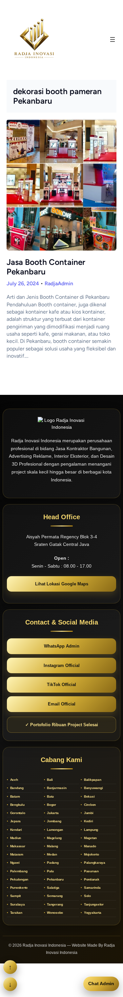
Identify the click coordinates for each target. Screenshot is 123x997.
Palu (50, 871)
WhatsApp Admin (61, 646)
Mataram (16, 854)
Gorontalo (17, 813)
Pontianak (91, 879)
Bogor (51, 804)
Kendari (15, 829)
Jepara (15, 821)
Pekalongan (18, 879)
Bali (49, 779)
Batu (50, 796)
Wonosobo (54, 912)
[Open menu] (112, 39)
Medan (51, 854)
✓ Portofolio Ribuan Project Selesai (61, 724)
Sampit (15, 896)
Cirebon (89, 804)
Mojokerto (91, 854)
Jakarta (52, 813)
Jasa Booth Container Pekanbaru (46, 266)
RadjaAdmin (59, 283)
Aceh (13, 779)
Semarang (54, 896)
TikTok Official (61, 684)
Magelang (54, 838)
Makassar (17, 846)
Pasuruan (91, 871)
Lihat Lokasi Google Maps (61, 583)
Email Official (61, 704)
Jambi (88, 813)
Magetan (90, 838)
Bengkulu (17, 804)
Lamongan (54, 829)
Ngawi (14, 862)
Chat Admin (101, 983)
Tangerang (54, 904)
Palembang (18, 871)
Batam (14, 796)
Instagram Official (62, 665)
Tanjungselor (93, 904)
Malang (52, 846)
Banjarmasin (56, 788)
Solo (87, 896)
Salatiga (52, 887)
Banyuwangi (93, 788)
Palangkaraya (94, 862)
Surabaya (17, 904)
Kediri (88, 821)
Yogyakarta (92, 912)
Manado (89, 846)
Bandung (16, 788)
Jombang (53, 821)
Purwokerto (18, 887)
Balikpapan (92, 779)
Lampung (90, 829)
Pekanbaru (55, 879)
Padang (52, 862)
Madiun (15, 838)
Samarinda (92, 887)
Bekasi (88, 796)
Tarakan (15, 912)
